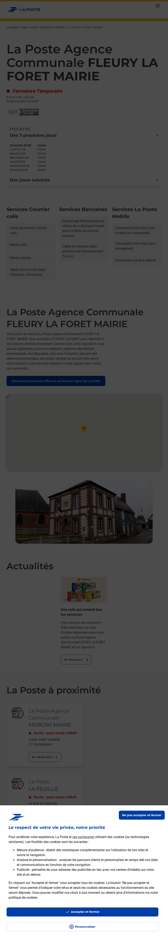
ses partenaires (83, 837)
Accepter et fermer (85, 912)
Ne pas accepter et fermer (141, 815)
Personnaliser (85, 927)
